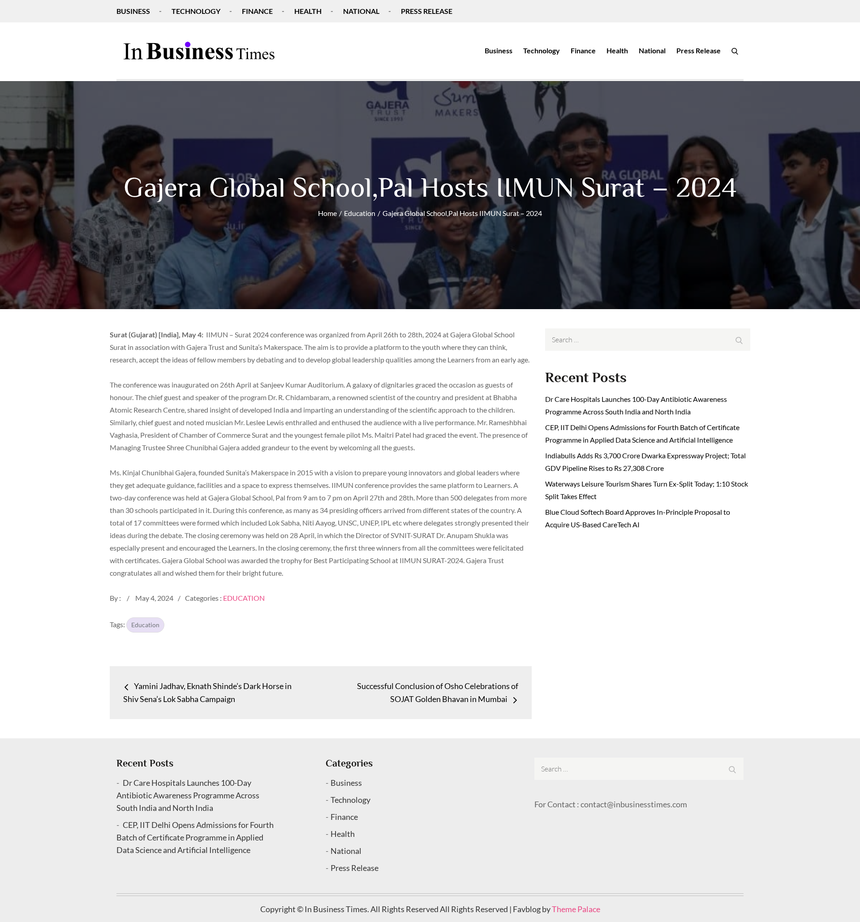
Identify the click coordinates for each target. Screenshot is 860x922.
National (361, 11)
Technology (196, 11)
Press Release (426, 11)
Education (244, 598)
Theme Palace (576, 909)
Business (133, 11)
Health (308, 11)
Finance (257, 11)
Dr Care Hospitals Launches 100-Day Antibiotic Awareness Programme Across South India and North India (187, 795)
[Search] (734, 50)
